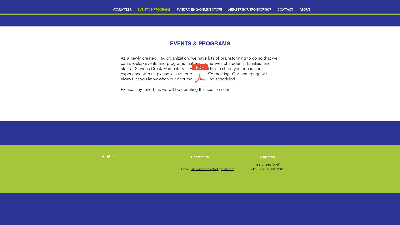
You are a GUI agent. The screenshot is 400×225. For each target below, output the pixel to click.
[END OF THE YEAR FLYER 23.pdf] (200, 75)
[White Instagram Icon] (114, 156)
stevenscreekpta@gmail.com (212, 169)
